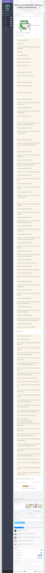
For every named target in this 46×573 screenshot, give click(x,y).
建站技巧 (7, 21)
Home (17, 14)
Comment (16, 501)
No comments (37, 9)
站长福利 (7, 19)
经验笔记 (7, 25)
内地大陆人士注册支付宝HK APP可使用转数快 (26, 533)
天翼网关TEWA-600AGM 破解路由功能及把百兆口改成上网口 (29, 537)
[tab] (19, 527)
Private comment (36, 511)
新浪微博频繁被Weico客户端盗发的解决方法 (25, 544)
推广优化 (7, 23)
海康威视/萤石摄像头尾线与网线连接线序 (25, 540)
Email (30, 513)
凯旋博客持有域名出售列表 (22, 530)
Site (15, 518)
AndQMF (19, 9)
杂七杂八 (7, 17)
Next (41, 493)
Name (15, 513)
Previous (17, 493)
